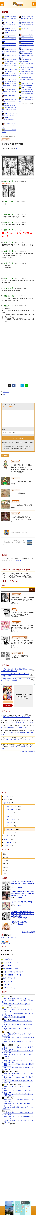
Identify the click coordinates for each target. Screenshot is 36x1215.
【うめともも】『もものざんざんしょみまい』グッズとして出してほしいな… (22, 643)
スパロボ (9, 826)
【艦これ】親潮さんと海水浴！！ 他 (15, 998)
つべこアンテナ (8, 981)
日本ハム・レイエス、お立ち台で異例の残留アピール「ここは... (26, 18)
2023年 (5, 864)
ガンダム (6, 836)
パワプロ (9, 832)
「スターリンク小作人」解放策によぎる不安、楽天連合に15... (9, 109)
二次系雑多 (7, 842)
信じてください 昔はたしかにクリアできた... (19, 722)
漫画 (5, 799)
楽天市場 (8, 705)
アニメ (6, 839)
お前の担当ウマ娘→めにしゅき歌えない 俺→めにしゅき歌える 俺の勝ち (22, 628)
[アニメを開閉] (3, 839)
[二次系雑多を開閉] (3, 842)
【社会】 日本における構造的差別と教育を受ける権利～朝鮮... (9, 75)
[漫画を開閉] (3, 799)
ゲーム (6, 803)
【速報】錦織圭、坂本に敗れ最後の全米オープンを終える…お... (26, 45)
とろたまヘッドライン (10, 962)
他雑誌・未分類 (22, 918)
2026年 (5, 854)
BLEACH (20, 924)
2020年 (5, 874)
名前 (3, 429)
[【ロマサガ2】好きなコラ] (22, 385)
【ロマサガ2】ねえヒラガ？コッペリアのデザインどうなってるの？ (21, 519)
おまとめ (6, 984)
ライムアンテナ (8, 959)
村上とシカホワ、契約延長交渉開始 (14, 1017)
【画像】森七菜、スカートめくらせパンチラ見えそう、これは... (26, 99)
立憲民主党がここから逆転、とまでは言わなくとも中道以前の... (26, 55)
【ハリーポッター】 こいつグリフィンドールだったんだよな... (9, 24)
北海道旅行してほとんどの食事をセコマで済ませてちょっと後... (9, 126)
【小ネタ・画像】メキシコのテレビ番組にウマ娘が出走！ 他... (26, 79)
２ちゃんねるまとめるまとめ (13, 972)
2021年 (5, 870)
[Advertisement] (18, 355)
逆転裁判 (9, 822)
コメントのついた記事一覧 (27, 751)
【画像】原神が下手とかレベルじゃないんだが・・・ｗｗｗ (26, 73)
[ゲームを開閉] (3, 803)
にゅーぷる (7, 965)
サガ (4, 394)
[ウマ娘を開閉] (3, 796)
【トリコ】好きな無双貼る (19, 656)
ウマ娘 (6, 796)
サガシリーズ (6, 392)
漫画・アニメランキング (8, 937)
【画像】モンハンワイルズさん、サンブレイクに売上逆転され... (9, 51)
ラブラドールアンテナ (10, 968)
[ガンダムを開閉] (3, 835)
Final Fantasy (11, 819)
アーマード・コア (12, 809)
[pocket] (18, 385)
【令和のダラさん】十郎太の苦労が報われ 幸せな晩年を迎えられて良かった (22, 600)
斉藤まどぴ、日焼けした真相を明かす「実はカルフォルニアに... (9, 18)
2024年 (5, 860)
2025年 (5, 857)
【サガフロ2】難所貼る (18, 493)
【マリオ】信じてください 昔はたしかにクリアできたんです (15, 675)
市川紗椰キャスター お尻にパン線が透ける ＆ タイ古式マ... (9, 65)
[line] (26, 385)
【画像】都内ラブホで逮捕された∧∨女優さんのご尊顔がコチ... (9, 85)
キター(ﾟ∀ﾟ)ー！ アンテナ (13, 975)
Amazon (8, 702)
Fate (8, 816)
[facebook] (13, 385)
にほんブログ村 (6, 943)
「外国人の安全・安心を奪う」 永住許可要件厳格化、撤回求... (9, 45)
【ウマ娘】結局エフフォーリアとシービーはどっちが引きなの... (26, 31)
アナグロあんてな (9, 988)
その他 (6, 845)
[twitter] (9, 385)
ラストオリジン (11, 806)
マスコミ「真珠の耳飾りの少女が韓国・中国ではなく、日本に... (9, 91)
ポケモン (9, 813)
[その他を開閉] (3, 845)
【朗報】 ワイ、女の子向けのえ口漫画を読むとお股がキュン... (9, 119)
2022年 (5, 867)
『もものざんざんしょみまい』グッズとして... (16, 717)
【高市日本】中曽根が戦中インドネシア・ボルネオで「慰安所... (26, 24)
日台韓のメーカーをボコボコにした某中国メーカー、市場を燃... (26, 93)
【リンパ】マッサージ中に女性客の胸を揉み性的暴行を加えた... (9, 39)
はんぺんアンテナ (9, 978)
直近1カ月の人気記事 (28, 932)
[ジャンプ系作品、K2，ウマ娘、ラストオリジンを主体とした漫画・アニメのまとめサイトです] (18, 4)
